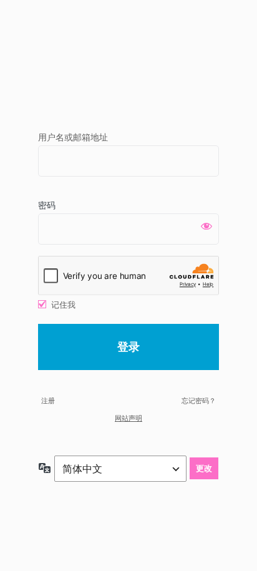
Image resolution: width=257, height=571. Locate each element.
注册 (48, 400)
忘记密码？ (199, 400)
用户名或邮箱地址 (73, 137)
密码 (47, 205)
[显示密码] (206, 225)
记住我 (63, 305)
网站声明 (128, 418)
